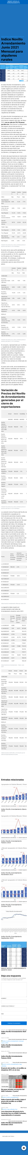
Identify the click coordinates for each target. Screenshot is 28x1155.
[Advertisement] (14, 19)
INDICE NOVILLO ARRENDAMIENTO (13, 2)
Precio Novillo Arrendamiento (20, 1062)
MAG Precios (24, 1074)
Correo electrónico (8, 1006)
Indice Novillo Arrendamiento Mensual (12, 36)
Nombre (4, 998)
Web (2, 1013)
